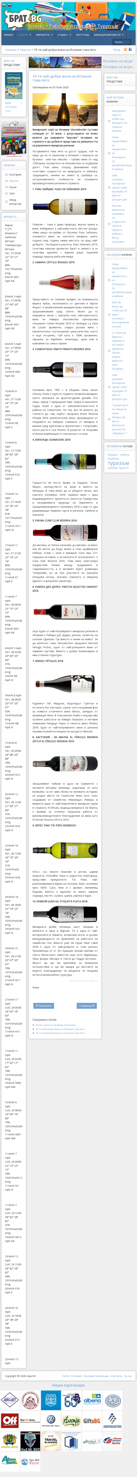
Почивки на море (118, 61)
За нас (128, 1376)
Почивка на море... (119, 66)
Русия (12, 187)
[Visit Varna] (65, 62)
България (15, 174)
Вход (116, 50)
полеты (113, 458)
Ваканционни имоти (107, 35)
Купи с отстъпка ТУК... (13, 107)
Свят (12, 193)
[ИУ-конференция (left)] (13, 138)
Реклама (76, 1376)
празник (113, 468)
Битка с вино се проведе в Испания (55, 1025)
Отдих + (63, 35)
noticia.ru (93, 980)
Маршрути (42, 35)
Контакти (116, 1376)
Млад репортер (15, 201)
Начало (8, 35)
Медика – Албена (118, 454)
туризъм (118, 462)
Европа (13, 180)
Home (65, 1376)
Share (35, 987)
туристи (123, 468)
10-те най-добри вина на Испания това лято (60, 1029)
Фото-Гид (82, 35)
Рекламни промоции (96, 1376)
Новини (23, 35)
